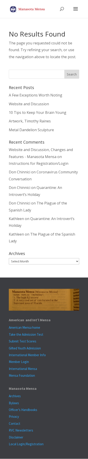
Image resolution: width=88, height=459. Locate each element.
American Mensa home (24, 327)
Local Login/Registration (26, 444)
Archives (15, 396)
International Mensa (23, 369)
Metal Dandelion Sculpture (31, 129)
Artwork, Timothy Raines (30, 121)
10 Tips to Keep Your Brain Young (37, 112)
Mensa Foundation (22, 375)
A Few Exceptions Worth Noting (35, 95)
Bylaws (14, 403)
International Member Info (27, 355)
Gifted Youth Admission (25, 348)
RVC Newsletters (21, 430)
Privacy (14, 416)
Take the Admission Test (26, 334)
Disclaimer (16, 437)
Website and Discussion (29, 103)
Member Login (19, 362)
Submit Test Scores (22, 341)
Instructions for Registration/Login (38, 163)
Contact (14, 423)
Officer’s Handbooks (23, 410)
